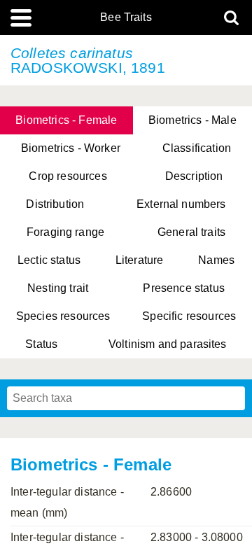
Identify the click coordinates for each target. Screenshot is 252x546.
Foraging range (65, 232)
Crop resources (67, 176)
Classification (196, 148)
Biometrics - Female (66, 120)
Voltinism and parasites (167, 344)
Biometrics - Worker (70, 148)
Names (216, 260)
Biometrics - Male (192, 120)
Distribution (55, 204)
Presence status (183, 288)
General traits (191, 232)
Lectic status (49, 260)
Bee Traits (126, 17)
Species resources (63, 316)
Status (41, 344)
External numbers (181, 204)
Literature (139, 260)
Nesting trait (57, 288)
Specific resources (189, 316)
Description (194, 176)
